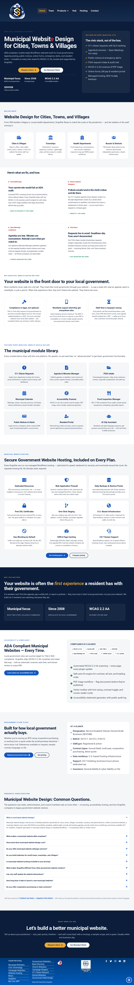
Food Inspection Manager (108, 399)
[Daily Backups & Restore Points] (109, 480)
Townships (50, 143)
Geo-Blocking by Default (24, 537)
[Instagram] (115, 961)
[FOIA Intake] (109, 368)
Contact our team (26, 898)
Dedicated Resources (24, 486)
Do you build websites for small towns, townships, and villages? (32, 855)
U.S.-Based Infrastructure (108, 511)
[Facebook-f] (106, 961)
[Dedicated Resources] (24, 480)
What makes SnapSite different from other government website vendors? (35, 868)
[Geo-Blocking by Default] (24, 531)
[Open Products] (68, 10)
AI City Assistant (108, 422)
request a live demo (44, 898)
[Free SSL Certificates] (24, 505)
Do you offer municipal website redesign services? (26, 849)
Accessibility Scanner (66, 399)
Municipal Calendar (24, 399)
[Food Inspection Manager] (109, 393)
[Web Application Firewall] (66, 480)
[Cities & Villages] (19, 137)
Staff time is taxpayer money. (109, 308)
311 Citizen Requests (24, 373)
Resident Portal (66, 422)
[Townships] (50, 137)
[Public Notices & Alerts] (24, 416)
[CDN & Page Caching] (66, 531)
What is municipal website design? (20, 818)
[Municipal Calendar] (24, 393)
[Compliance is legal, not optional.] (24, 302)
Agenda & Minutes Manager (66, 373)
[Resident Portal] (66, 416)
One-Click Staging (67, 511)
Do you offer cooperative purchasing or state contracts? (29, 887)
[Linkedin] (124, 961)
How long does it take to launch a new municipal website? (29, 881)
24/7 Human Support (108, 537)
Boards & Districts (114, 143)
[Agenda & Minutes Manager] (66, 368)
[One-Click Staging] (66, 505)
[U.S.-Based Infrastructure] (109, 505)
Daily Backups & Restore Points (109, 486)
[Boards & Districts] (114, 137)
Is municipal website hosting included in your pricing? (28, 862)
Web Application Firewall (66, 486)
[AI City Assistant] (109, 416)
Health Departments (82, 143)
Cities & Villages (19, 143)
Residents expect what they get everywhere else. (67, 309)
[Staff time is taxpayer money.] (109, 302)
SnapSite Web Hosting (15, 961)
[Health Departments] (82, 137)
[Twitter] (111, 961)
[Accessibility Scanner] (66, 393)
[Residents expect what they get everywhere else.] (66, 302)
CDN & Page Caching (66, 537)
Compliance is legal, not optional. (24, 308)
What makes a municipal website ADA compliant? (26, 836)
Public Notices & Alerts (24, 422)
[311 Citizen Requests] (24, 368)
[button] (67, 818)
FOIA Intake (109, 373)
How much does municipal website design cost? (25, 842)
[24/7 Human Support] (109, 531)
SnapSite (49, 982)
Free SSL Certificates (24, 511)
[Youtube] (120, 961)
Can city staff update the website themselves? (25, 874)
